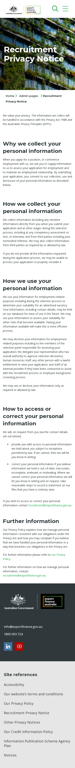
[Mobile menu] (65, 9)
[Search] (54, 8)
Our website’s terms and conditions (33, 694)
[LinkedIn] (8, 646)
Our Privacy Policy (18, 703)
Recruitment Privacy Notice (26, 713)
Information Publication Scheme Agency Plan (37, 743)
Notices (10, 755)
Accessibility (14, 684)
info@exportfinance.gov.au (23, 627)
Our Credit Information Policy (28, 731)
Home (10, 96)
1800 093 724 (13, 634)
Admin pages (28, 96)
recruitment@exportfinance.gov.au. (50, 505)
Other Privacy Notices (22, 722)
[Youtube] (19, 646)
